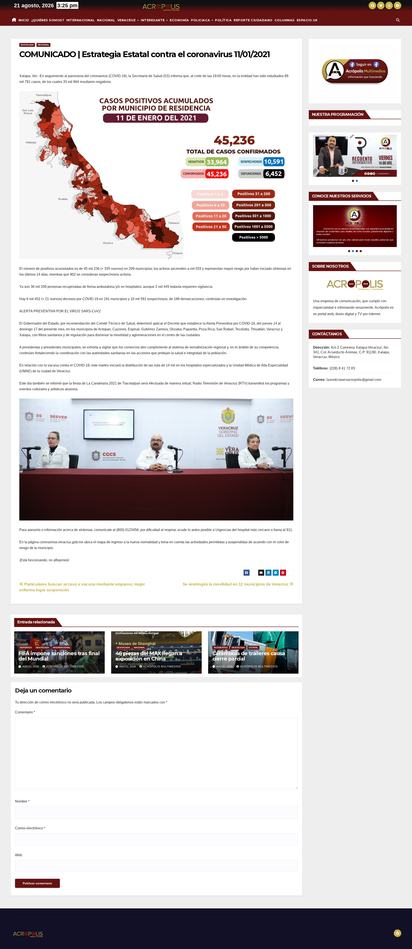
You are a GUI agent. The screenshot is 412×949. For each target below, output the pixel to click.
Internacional (80, 20)
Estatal (253, 647)
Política (223, 20)
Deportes (26, 647)
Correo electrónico (30, 828)
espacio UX (307, 20)
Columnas (285, 20)
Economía (179, 20)
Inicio (23, 20)
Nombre (22, 801)
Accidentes (221, 647)
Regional (43, 45)
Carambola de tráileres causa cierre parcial (248, 656)
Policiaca (201, 20)
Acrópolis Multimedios (65, 666)
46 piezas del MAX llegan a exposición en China (148, 656)
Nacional (106, 20)
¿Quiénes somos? (47, 20)
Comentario (25, 712)
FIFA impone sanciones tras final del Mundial (59, 656)
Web (18, 855)
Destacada (27, 45)
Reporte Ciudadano (253, 20)
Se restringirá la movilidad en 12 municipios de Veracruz (236, 584)
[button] (398, 20)
